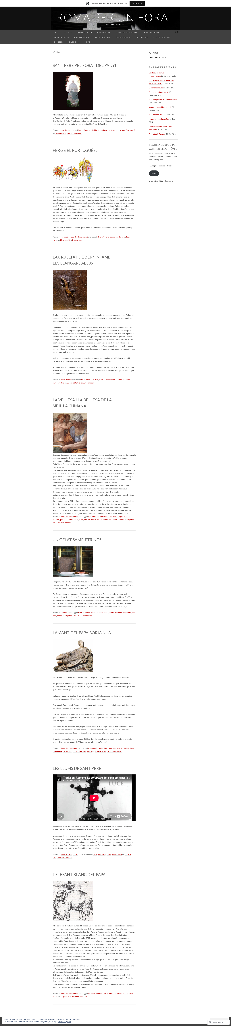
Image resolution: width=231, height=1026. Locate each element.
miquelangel (118, 517)
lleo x (128, 237)
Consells (58, 42)
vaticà (132, 130)
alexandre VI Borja (95, 748)
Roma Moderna (82, 37)
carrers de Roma (102, 613)
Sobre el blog (84, 32)
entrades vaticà (106, 517)
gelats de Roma (115, 613)
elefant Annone (103, 237)
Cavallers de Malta (91, 130)
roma (81, 520)
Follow (153, 173)
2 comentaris (77, 240)
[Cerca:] (177, 32)
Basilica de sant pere (107, 380)
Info (88, 42)
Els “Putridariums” (156, 115)
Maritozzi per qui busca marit (160, 107)
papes (125, 994)
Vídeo (75, 854)
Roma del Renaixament (127, 32)
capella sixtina (93, 517)
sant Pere (101, 854)
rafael (131, 994)
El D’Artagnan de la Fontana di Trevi (163, 100)
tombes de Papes (79, 751)
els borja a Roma (127, 748)
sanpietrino (127, 613)
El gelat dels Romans (157, 134)
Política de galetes (64, 1022)
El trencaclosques (156, 88)
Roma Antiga (103, 32)
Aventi (80, 130)
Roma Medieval (151, 32)
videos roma (117, 854)
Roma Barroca (61, 37)
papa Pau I (67, 751)
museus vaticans (115, 994)
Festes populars (161, 37)
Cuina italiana (123, 37)
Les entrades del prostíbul (159, 119)
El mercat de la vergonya (158, 92)
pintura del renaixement (69, 520)
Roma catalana (102, 37)
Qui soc (68, 32)
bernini (119, 380)
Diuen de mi (74, 42)
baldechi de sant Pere (89, 380)
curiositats (142, 37)
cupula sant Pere (122, 130)
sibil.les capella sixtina (93, 520)
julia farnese (57, 751)
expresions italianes (117, 237)
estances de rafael (95, 994)
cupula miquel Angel (107, 130)
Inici (56, 32)
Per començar (137, 3)
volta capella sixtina (116, 520)
